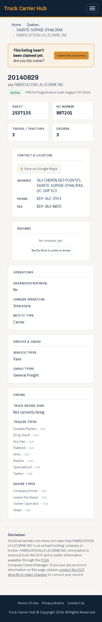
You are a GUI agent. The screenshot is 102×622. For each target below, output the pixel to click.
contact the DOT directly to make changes (46, 572)
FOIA (45, 560)
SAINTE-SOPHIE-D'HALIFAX (39, 30)
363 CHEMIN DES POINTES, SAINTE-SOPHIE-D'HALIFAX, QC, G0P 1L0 (60, 185)
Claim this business (71, 55)
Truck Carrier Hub (25, 8)
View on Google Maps (41, 169)
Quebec (33, 24)
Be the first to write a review (51, 250)
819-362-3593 (49, 198)
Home (16, 24)
